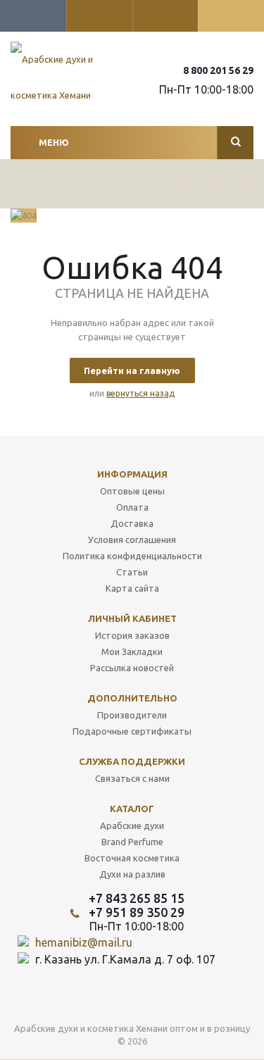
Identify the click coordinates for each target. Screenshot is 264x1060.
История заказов (132, 635)
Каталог (132, 808)
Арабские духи (132, 825)
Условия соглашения (132, 539)
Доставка (132, 523)
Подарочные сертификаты (132, 731)
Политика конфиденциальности (132, 556)
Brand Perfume (132, 842)
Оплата (132, 507)
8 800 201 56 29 (218, 70)
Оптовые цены (132, 491)
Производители (132, 715)
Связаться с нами (132, 778)
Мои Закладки (132, 651)
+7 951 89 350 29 (136, 912)
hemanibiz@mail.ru (83, 942)
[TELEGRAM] (159, 998)
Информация (132, 474)
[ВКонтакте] (130, 998)
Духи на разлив (132, 874)
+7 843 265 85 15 (136, 898)
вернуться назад (140, 393)
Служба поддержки (132, 761)
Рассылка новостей (132, 668)
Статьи (132, 572)
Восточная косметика (132, 858)
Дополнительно (132, 698)
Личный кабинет (132, 618)
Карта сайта (132, 588)
